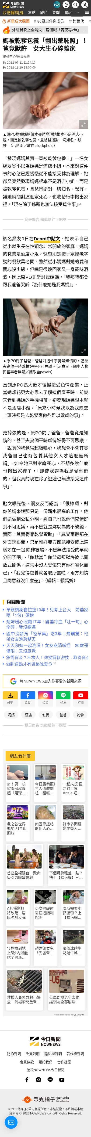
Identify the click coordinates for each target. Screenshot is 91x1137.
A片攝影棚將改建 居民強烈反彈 (16, 913)
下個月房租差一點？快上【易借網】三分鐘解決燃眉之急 (66, 875)
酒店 (28, 714)
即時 (44, 12)
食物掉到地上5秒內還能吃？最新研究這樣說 (17, 953)
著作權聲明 (75, 1053)
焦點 (31, 12)
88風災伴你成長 (50, 20)
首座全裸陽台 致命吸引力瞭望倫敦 (24, 875)
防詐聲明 (14, 1053)
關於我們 (45, 1062)
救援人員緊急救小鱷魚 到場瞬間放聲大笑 (24, 999)
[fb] (27, 1079)
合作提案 (64, 1062)
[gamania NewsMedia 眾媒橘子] (45, 1099)
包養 (45, 714)
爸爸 (63, 714)
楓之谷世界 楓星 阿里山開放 (17, 828)
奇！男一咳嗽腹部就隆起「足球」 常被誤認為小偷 (17, 789)
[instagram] (38, 1079)
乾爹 (80, 714)
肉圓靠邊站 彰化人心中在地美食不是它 (45, 826)
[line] (50, 1079)
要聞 (56, 12)
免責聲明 (33, 1053)
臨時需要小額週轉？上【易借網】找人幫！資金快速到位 (72, 913)
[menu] (87, 12)
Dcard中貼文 (47, 238)
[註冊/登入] (84, 4)
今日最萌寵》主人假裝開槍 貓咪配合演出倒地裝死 (45, 789)
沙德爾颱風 (12, 12)
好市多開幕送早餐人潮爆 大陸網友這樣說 (72, 826)
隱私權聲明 (53, 1053)
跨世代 (78, 20)
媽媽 (11, 714)
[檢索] (75, 4)
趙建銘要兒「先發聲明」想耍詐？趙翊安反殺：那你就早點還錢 (45, 950)
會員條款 (27, 1062)
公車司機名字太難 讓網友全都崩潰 (66, 999)
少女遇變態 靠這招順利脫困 (45, 913)
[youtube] (61, 1079)
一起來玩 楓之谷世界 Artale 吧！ (72, 788)
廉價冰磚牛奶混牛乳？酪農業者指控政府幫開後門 (72, 950)
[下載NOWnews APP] (66, 4)
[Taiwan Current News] (56, 4)
